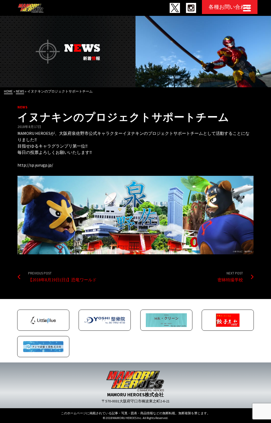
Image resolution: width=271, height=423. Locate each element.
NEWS (22, 107)
